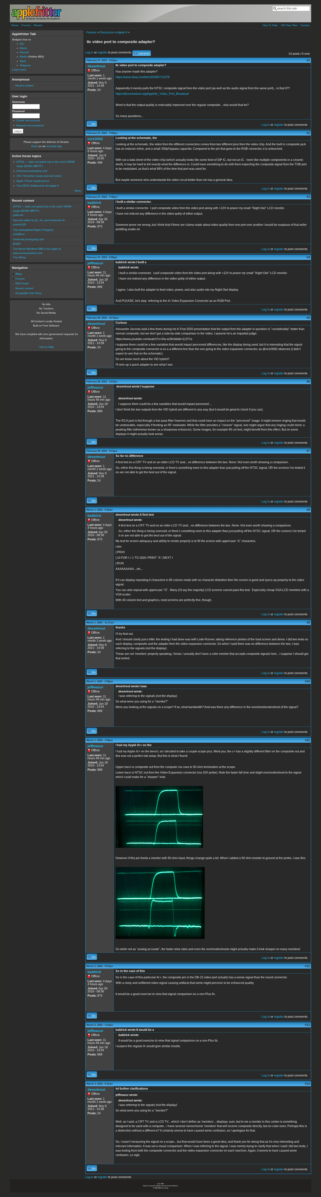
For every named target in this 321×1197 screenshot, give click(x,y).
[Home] (36, 19)
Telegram (25, 65)
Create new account (28, 120)
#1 (308, 60)
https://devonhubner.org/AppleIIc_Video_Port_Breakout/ (152, 93)
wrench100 (19, 224)
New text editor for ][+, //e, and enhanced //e (39, 220)
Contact (305, 25)
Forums (26, 25)
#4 (308, 257)
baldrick (94, 203)
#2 (308, 133)
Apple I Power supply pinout (32, 180)
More (78, 190)
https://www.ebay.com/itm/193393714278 (142, 77)
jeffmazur (95, 263)
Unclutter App (54, 146)
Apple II (122, 32)
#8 (308, 509)
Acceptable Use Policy (28, 293)
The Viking (19, 257)
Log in (89, 52)
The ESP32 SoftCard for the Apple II (37, 185)
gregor (17, 243)
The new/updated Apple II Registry (33, 229)
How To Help (270, 25)
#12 (307, 966)
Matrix (23, 48)
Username (19, 101)
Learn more (19, 69)
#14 (307, 1083)
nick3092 (95, 139)
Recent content (24, 85)
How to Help (46, 346)
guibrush (18, 215)
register (102, 52)
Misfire (23, 56)
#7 (308, 451)
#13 (307, 1025)
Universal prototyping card (31, 170)
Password (19, 111)
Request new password (30, 125)
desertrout (96, 66)
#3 (308, 196)
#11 (307, 740)
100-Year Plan (289, 25)
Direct (34, 146)
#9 (308, 622)
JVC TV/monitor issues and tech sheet (38, 175)
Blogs (18, 273)
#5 (308, 317)
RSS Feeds (22, 283)
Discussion (106, 32)
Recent (38, 25)
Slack (23, 61)
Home (14, 25)
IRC (22, 43)
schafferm (19, 234)
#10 (307, 681)
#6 (308, 381)
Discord (24, 52)
